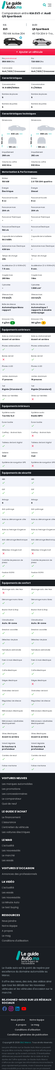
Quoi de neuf (9, 803)
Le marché (8, 855)
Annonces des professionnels (19, 874)
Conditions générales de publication (27, 1034)
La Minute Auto (10, 902)
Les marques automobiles (17, 784)
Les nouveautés (11, 850)
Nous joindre (9, 921)
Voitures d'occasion (18, 868)
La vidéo (8, 882)
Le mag (7, 840)
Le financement (11, 817)
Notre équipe (9, 926)
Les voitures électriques (16, 832)
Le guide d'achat (14, 811)
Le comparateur (11, 799)
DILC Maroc (25, 1042)
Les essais (7, 860)
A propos (7, 931)
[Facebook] (4, 1009)
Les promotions (11, 789)
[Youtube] (24, 1009)
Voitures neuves (14, 778)
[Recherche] (44, 5)
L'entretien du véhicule (15, 827)
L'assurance (9, 822)
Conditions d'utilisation (15, 940)
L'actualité (8, 845)
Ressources (11, 915)
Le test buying (10, 907)
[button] (26, 25)
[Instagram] (11, 1009)
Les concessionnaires (14, 794)
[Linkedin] (17, 1009)
